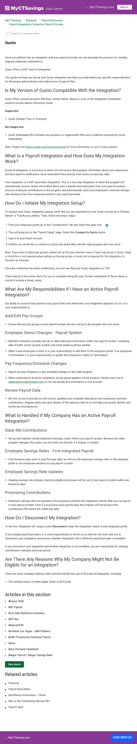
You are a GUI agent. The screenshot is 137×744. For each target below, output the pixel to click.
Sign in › (124, 7)
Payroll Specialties (19, 689)
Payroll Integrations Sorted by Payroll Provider (36, 24)
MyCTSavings (13, 20)
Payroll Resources (52, 20)
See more (14, 664)
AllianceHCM (15, 625)
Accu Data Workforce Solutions (26, 613)
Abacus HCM (16, 601)
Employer (31, 20)
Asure (11, 643)
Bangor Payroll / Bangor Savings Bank (30, 655)
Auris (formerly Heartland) (23, 649)
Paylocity (13, 683)
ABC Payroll (15, 607)
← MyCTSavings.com (100, 7)
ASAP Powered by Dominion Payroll (29, 637)
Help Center (54, 8)
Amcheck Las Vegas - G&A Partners (29, 631)
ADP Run (13, 619)
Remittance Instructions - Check (27, 695)
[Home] (24, 8)
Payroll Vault (15, 707)
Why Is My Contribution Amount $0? (29, 701)
